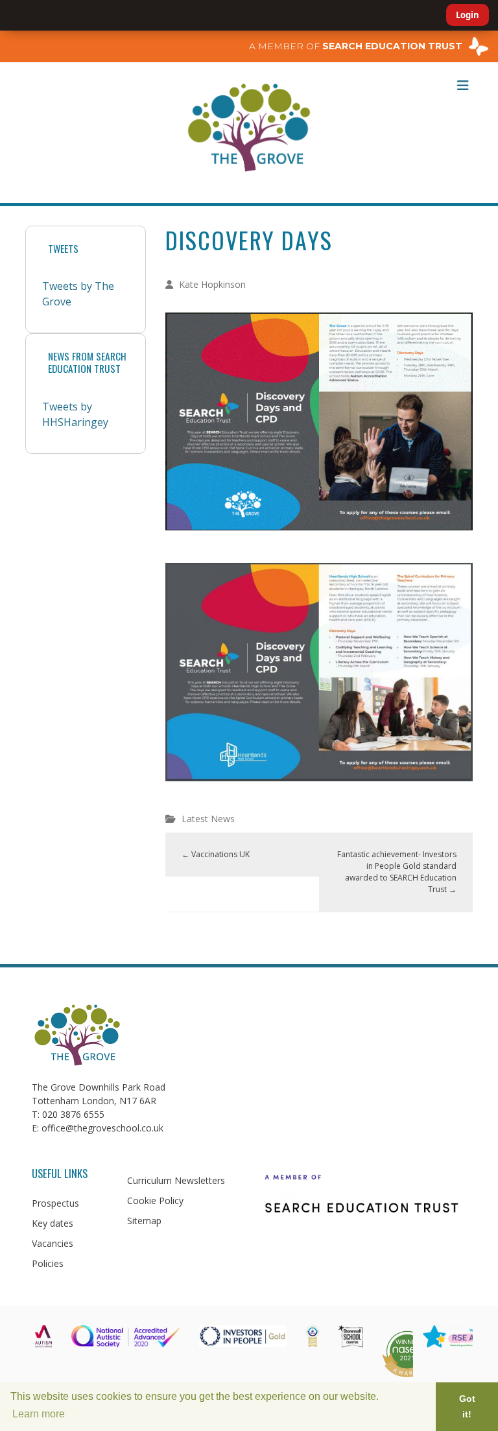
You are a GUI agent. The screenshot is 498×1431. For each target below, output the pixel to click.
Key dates (52, 1223)
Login (467, 15)
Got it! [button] (467, 1406)
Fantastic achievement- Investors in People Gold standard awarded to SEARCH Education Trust (396, 872)
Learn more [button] (38, 1413)
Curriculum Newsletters (176, 1180)
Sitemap (144, 1220)
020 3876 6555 (73, 1114)
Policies (48, 1263)
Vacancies (52, 1243)
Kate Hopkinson (212, 284)
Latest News (208, 818)
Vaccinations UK (216, 854)
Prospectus (55, 1203)
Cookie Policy (155, 1200)
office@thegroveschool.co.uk (102, 1128)
